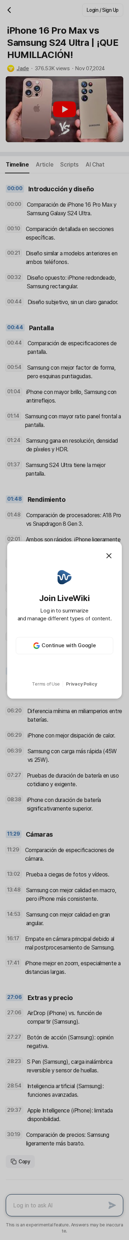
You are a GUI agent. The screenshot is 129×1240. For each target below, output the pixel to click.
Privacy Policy (81, 684)
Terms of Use (46, 684)
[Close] (109, 556)
